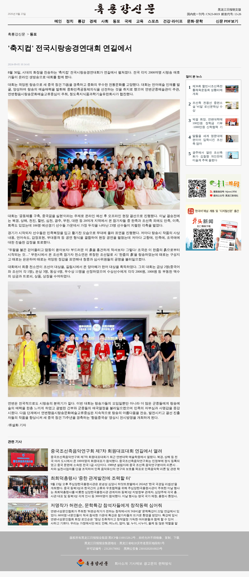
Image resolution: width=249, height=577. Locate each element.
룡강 (81, 21)
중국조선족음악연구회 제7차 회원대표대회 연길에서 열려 (106, 451)
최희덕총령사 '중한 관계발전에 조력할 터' (91, 478)
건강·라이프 (173, 21)
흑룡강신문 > (18, 34)
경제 (93, 21)
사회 (104, 21)
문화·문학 (195, 21)
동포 (116, 21)
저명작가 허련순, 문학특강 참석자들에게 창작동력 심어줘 (106, 505)
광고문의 (150, 563)
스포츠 (153, 21)
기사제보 (135, 563)
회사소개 (121, 563)
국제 (128, 21)
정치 (69, 21)
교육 (139, 21)
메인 (58, 21)
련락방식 (165, 563)
